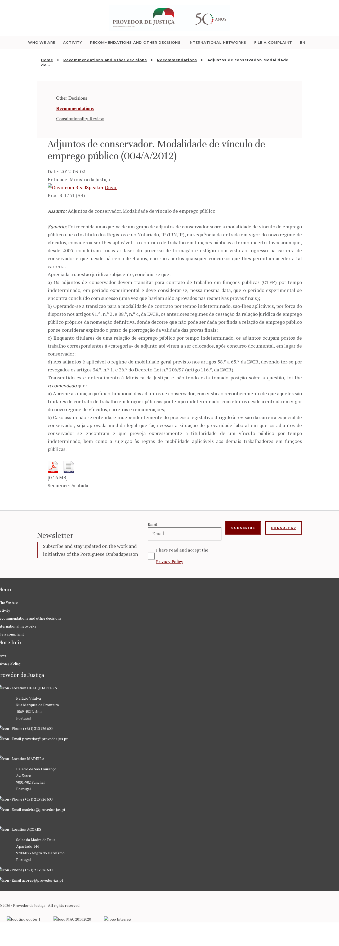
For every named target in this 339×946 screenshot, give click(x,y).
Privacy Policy (169, 562)
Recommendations (177, 60)
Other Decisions (71, 98)
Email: (153, 524)
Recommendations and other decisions (105, 60)
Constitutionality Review (80, 118)
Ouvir (111, 187)
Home (47, 60)
